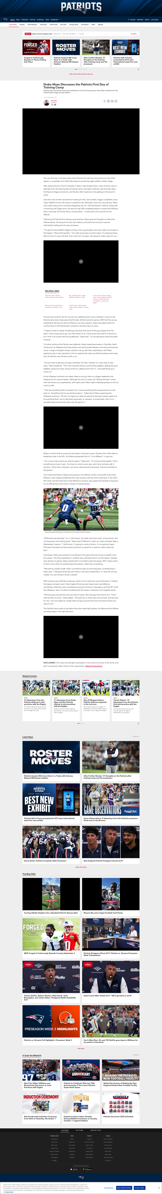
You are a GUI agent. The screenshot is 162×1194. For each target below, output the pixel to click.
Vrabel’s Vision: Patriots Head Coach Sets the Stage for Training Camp (78, 307)
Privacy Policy (9, 1192)
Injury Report (72, 1145)
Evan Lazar (54, 100)
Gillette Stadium (89, 1154)
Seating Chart (89, 1151)
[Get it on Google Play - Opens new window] (87, 1170)
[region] (81, 1188)
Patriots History (54, 1154)
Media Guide (108, 1154)
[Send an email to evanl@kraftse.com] (55, 105)
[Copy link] (115, 101)
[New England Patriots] (81, 1178)
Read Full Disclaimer (94, 666)
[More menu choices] (61, 19)
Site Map (54, 1160)
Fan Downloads (108, 1148)
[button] (76, 69)
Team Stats (72, 1148)
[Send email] (112, 102)
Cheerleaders (54, 1157)
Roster (72, 1139)
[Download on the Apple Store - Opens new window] (74, 1169)
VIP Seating (89, 1148)
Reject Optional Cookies (124, 1188)
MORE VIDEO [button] (81, 1048)
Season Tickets (89, 1145)
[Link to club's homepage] (5, 19)
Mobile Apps (108, 1151)
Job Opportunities (108, 1157)
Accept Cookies (139, 1188)
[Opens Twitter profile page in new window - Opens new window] (52, 105)
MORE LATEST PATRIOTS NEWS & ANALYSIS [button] (81, 74)
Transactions (72, 1151)
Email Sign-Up (108, 1145)
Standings (72, 1157)
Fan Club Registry (108, 1142)
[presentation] (139, 70)
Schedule (72, 1154)
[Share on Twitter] (108, 102)
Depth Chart (72, 1142)
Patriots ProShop (108, 1139)
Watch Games (89, 1157)
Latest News (54, 1139)
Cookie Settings (108, 1188)
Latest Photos (54, 1148)
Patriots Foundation (54, 1151)
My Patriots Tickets (89, 1142)
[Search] (128, 19)
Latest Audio (54, 1145)
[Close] (159, 1188)
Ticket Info (89, 1139)
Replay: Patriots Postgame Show (42, 34)
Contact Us (108, 1160)
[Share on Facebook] (104, 102)
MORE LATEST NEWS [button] (81, 867)
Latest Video (54, 1142)
